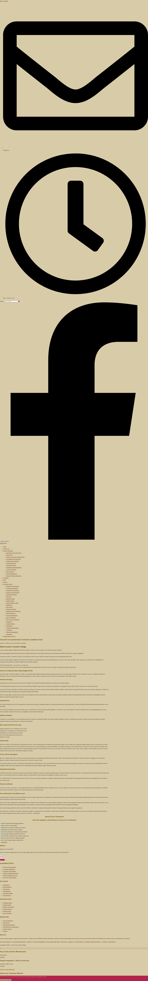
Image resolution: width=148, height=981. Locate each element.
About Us (30, 942)
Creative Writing (10, 624)
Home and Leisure (11, 563)
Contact (5, 582)
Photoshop (9, 634)
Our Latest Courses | (5, 942)
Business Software (11, 609)
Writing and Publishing (12, 632)
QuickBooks (9, 626)
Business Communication (12, 592)
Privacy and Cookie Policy (53, 942)
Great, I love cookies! (5, 980)
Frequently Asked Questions (92, 942)
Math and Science (10, 613)
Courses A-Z (6, 548)
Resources (64, 942)
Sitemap (70, 942)
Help (4, 580)
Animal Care (9, 555)
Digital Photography (11, 594)
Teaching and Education (12, 628)
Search (2, 301)
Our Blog (104, 942)
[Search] (19, 301)
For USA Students (79, 942)
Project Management (11, 615)
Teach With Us (112, 942)
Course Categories (8, 551)
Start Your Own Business (12, 619)
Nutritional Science (11, 565)
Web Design (9, 607)
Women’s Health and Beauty (13, 576)
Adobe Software (10, 599)
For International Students (19, 942)
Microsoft (8, 596)
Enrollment (6, 578)
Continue (2, 957)
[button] (3, 543)
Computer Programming (12, 590)
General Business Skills (12, 603)
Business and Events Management (15, 557)
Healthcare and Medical (12, 561)
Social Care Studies (11, 569)
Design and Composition (12, 586)
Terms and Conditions (39, 942)
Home (4, 546)
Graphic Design (10, 601)
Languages (9, 621)
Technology (9, 630)
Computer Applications (12, 588)
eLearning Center (7, 584)
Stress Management (11, 574)
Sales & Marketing (11, 617)
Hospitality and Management (14, 567)
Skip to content (4, 1)
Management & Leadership (13, 611)
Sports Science (10, 571)
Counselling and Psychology (13, 559)
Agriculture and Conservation (13, 553)
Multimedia (9, 605)
